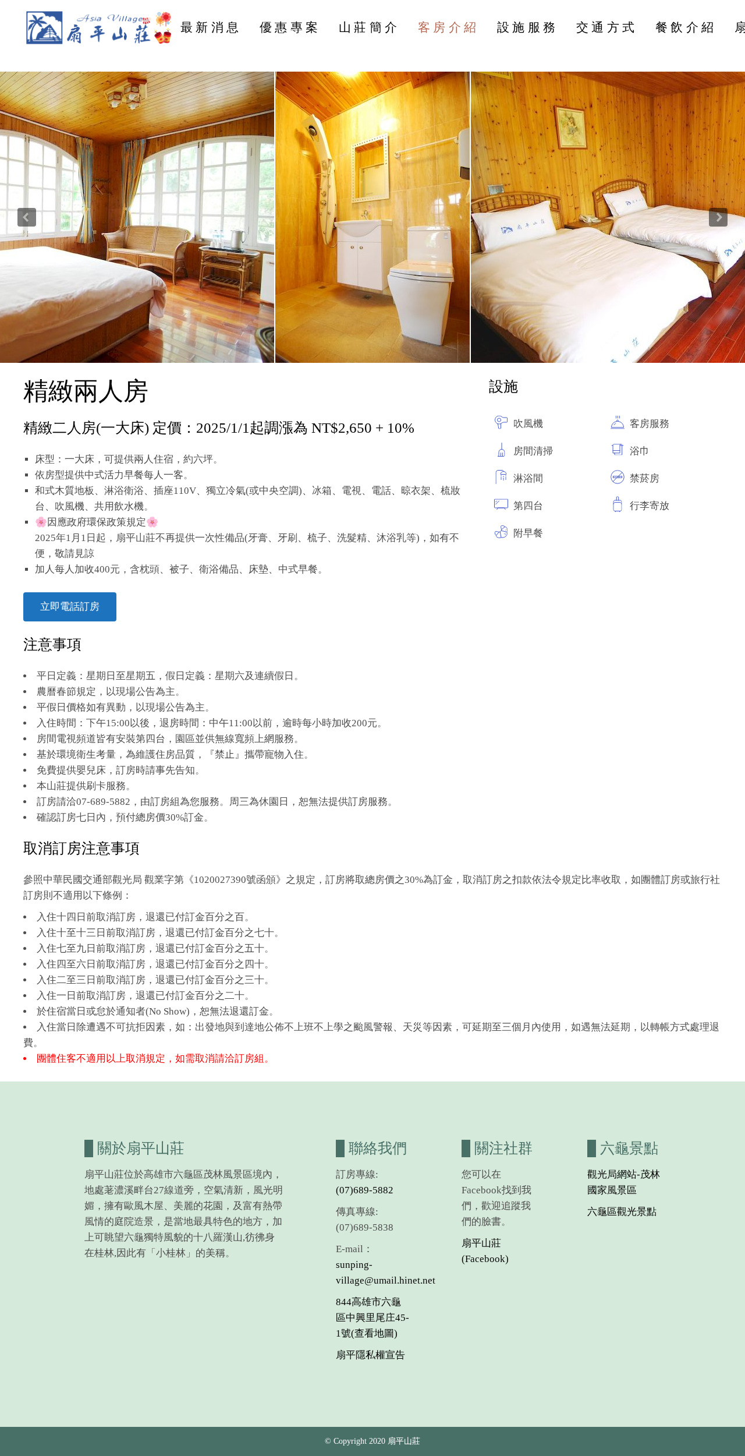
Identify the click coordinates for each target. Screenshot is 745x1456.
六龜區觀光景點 (622, 1211)
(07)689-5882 (364, 1190)
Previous (26, 217)
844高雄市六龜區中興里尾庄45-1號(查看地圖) (372, 1317)
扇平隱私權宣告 (370, 1354)
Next (718, 217)
